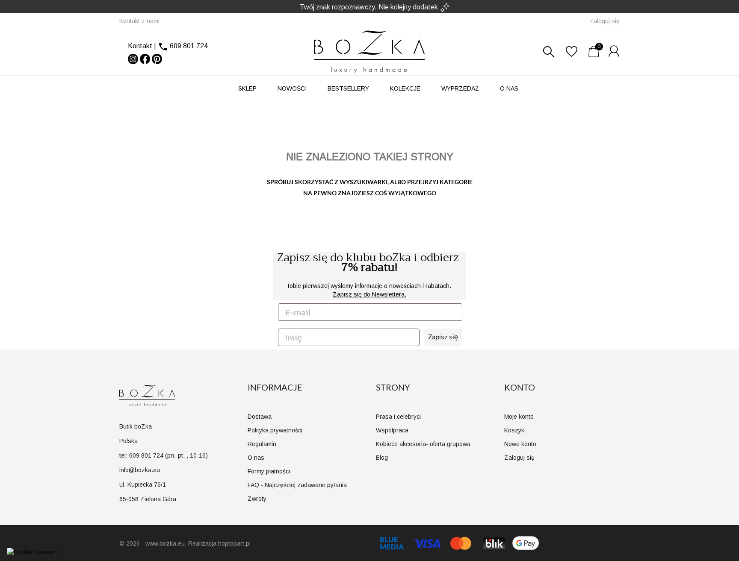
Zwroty (257, 498)
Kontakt (140, 46)
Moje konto (519, 416)
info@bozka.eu (139, 470)
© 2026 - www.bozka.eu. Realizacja (168, 543)
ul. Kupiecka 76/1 (142, 484)
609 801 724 (189, 46)
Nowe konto (520, 444)
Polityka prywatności (275, 430)
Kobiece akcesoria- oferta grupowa (423, 444)
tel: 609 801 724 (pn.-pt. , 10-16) (163, 455)
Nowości (292, 88)
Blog (382, 457)
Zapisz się (443, 337)
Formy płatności (269, 471)
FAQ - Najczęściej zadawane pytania (297, 485)
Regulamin (262, 444)
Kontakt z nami (139, 21)
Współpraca (392, 430)
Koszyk (514, 430)
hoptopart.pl (234, 543)
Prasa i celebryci (398, 416)
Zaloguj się (519, 457)
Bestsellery (348, 88)
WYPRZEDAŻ (460, 88)
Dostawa (260, 416)
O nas (509, 88)
